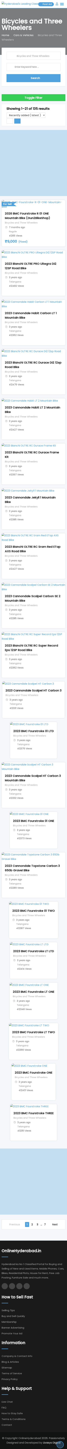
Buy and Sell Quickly (13, 1316)
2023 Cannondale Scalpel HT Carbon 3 (33, 690)
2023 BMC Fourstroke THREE (33, 1113)
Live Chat (7, 1401)
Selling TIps (8, 1310)
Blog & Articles (10, 1361)
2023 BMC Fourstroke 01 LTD (33, 731)
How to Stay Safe (12, 1413)
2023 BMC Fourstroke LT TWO (33, 1032)
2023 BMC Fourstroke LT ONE (33, 992)
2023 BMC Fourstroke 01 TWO (33, 911)
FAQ (4, 1407)
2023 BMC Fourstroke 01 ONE (33, 821)
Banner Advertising (13, 1327)
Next (55, 1224)
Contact (7, 1425)
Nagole (13, 231)
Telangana (15, 281)
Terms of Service (12, 1373)
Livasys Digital (51, 1443)
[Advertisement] (33, 163)
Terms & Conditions (14, 1419)
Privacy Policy (10, 1379)
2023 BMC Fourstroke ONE (33, 1073)
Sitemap (7, 1367)
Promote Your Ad (12, 1333)
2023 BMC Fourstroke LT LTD (33, 951)
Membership (9, 1322)
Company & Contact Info (17, 1356)
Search (35, 78)
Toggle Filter (33, 98)
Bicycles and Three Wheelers (21, 222)
